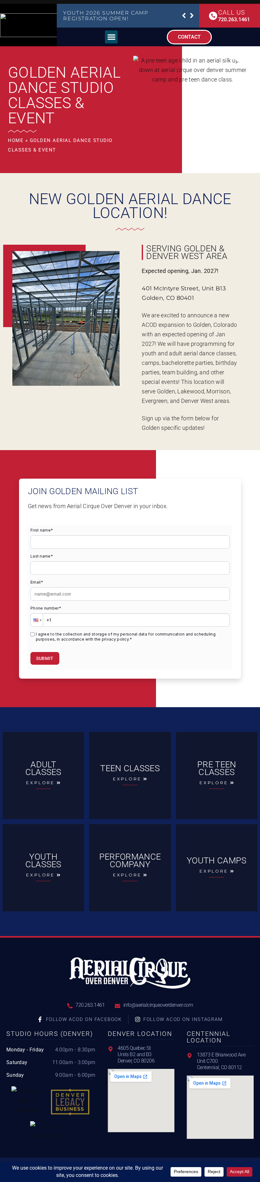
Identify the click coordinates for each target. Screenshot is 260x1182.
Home (15, 140)
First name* (41, 530)
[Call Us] (213, 16)
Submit (45, 658)
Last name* (41, 556)
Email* (36, 582)
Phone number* (45, 608)
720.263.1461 (234, 19)
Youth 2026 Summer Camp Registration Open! (105, 16)
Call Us (231, 12)
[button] (184, 15)
